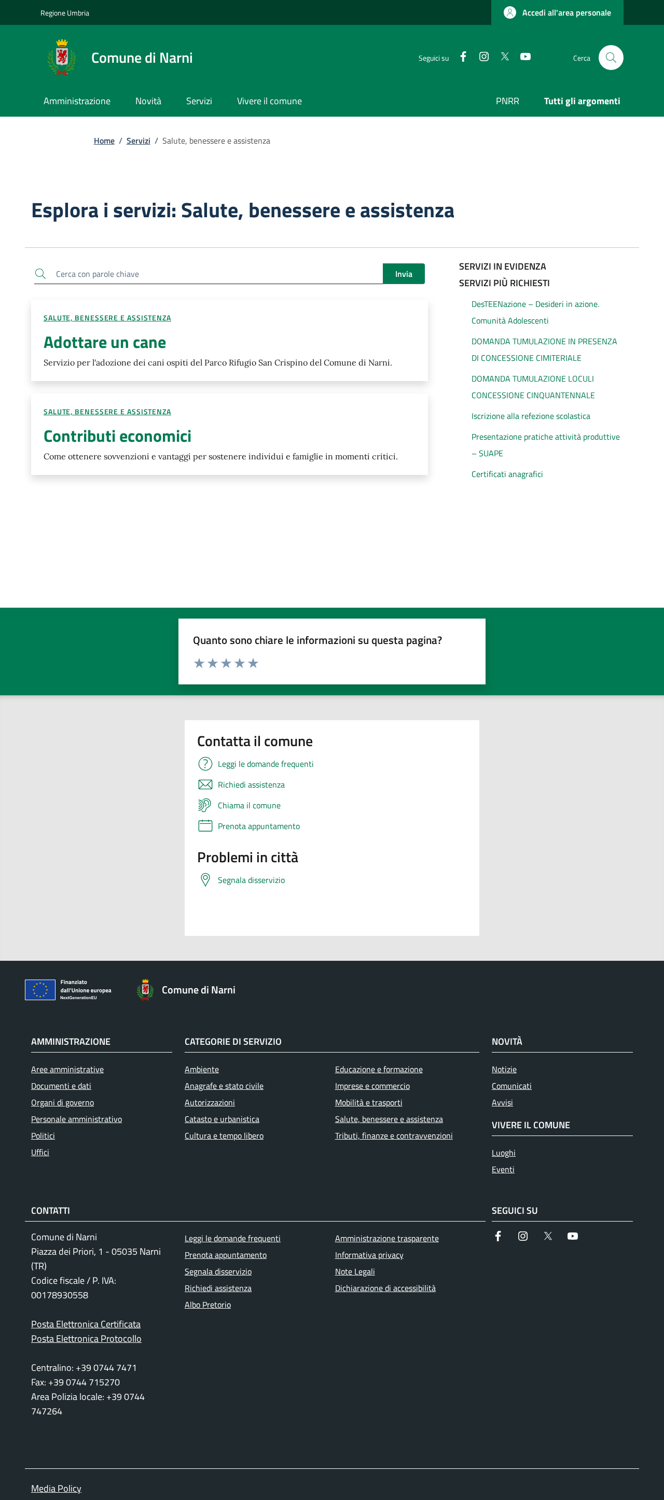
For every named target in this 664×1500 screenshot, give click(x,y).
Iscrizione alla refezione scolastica (531, 416)
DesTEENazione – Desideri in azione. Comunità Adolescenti (535, 312)
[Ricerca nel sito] (611, 57)
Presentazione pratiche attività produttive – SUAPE (546, 444)
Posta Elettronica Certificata (86, 1324)
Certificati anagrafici (507, 474)
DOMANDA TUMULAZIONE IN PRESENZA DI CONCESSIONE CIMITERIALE (544, 349)
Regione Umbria (64, 12)
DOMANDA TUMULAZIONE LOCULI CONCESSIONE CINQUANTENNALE (533, 386)
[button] (557, 12)
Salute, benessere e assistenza (107, 317)
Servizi (138, 140)
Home (104, 140)
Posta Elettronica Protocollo (86, 1338)
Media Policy (56, 1488)
